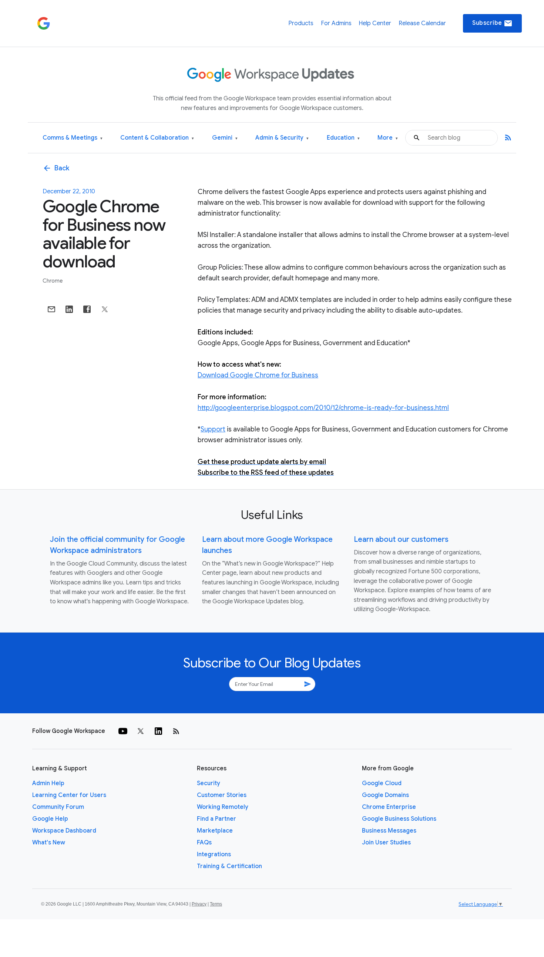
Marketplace (215, 830)
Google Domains (385, 795)
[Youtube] (123, 731)
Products (300, 23)
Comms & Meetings (73, 137)
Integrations (214, 854)
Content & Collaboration (157, 137)
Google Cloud (382, 783)
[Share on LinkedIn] (69, 309)
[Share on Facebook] (87, 309)
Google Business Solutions (399, 819)
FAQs (204, 842)
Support (213, 429)
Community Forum (58, 807)
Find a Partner (216, 819)
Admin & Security (282, 137)
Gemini (225, 137)
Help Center (375, 23)
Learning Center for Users (69, 795)
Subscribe (492, 23)
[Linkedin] (158, 731)
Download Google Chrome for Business (258, 375)
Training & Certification (229, 866)
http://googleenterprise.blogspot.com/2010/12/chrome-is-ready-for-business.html (323, 408)
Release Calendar (422, 23)
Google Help (50, 819)
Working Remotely (222, 807)
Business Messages (389, 830)
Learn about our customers (401, 539)
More (387, 137)
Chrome (53, 280)
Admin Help (48, 783)
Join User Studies (386, 842)
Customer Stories (221, 795)
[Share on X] (105, 309)
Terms (216, 904)
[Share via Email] (51, 309)
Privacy (199, 904)
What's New (48, 842)
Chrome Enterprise (389, 807)
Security (208, 783)
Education (343, 137)
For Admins (336, 23)
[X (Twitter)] (141, 731)
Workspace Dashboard (64, 830)
